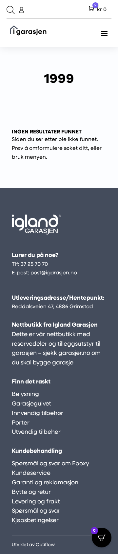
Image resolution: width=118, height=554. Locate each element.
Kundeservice (31, 473)
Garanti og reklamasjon (45, 483)
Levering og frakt (36, 502)
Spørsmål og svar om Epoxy (50, 464)
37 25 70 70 (34, 264)
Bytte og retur (31, 493)
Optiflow (45, 544)
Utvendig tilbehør (36, 432)
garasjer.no (74, 354)
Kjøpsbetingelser (35, 521)
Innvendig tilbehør (37, 414)
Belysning (25, 395)
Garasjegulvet (31, 404)
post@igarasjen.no (53, 273)
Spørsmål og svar (36, 511)
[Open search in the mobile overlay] (10, 10)
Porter (21, 423)
